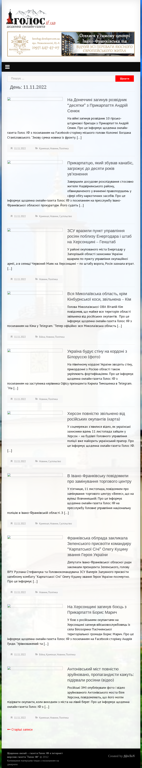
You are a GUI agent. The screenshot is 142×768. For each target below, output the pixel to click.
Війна (42, 336)
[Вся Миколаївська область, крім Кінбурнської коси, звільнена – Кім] (35, 306)
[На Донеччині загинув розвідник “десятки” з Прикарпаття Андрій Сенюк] (35, 112)
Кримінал (44, 148)
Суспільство (65, 216)
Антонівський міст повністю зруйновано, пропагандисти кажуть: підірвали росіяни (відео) (100, 674)
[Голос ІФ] (30, 18)
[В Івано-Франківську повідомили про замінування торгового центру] (35, 489)
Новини (54, 148)
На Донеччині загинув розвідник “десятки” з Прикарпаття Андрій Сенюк (97, 105)
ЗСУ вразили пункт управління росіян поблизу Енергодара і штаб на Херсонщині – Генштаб (99, 236)
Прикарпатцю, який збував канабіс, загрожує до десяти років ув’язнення (100, 168)
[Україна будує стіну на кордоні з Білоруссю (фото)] (35, 364)
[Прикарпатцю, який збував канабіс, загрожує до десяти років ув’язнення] (35, 178)
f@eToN (129, 756)
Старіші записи (22, 729)
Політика (64, 148)
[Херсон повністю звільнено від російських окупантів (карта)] (35, 429)
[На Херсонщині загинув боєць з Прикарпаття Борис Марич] (35, 619)
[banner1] (71, 43)
